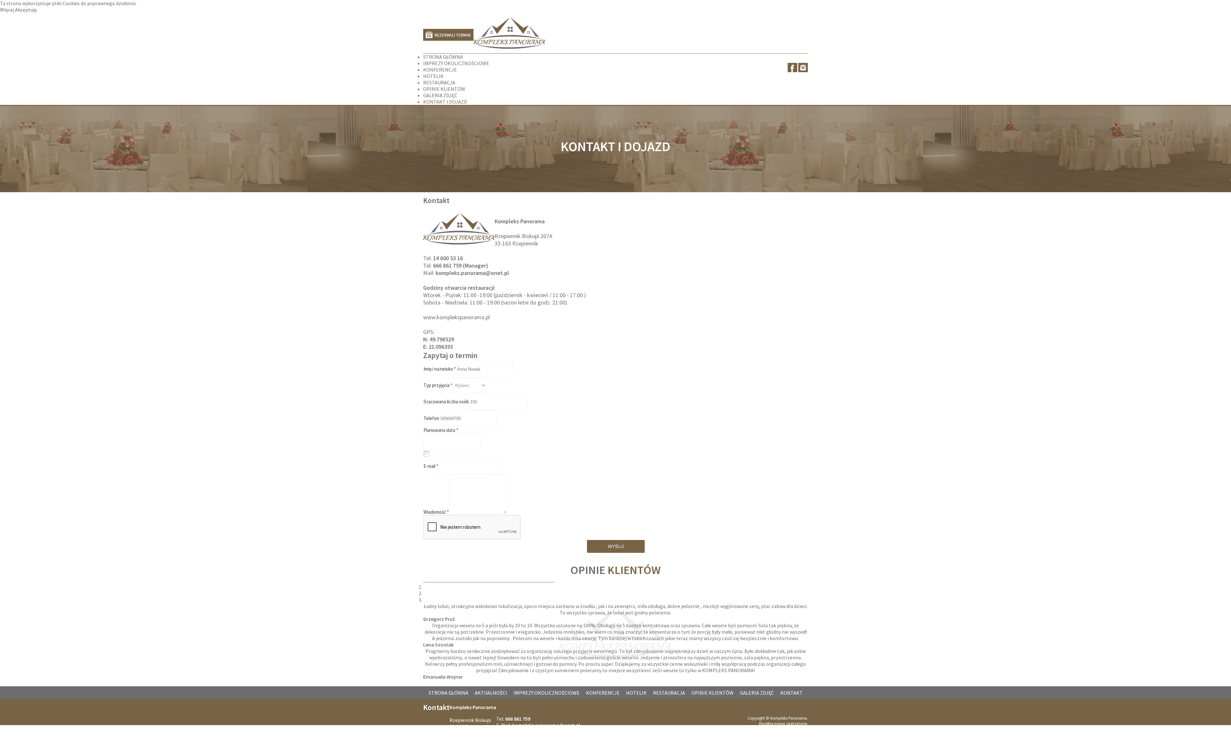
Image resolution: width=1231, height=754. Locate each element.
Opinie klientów (712, 693)
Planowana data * (440, 430)
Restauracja (669, 693)
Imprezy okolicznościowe (547, 693)
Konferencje (603, 693)
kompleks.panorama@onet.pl (472, 273)
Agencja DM (797, 734)
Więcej (7, 9)
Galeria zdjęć (757, 693)
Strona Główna (448, 693)
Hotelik (636, 693)
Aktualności (491, 693)
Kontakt (791, 693)
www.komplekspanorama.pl (456, 317)
